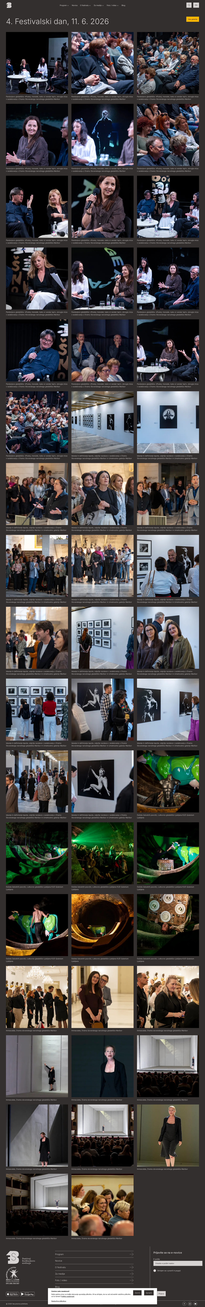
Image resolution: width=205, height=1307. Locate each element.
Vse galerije (192, 19)
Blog (123, 5)
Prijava (161, 1294)
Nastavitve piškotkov (58, 1301)
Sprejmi (149, 1293)
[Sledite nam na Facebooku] (184, 1304)
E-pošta (156, 1259)
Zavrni (137, 1293)
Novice (75, 5)
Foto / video (111, 5)
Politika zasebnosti (67, 1296)
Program (63, 5)
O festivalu (84, 5)
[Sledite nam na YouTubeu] (195, 1304)
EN (197, 5)
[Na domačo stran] (9, 5)
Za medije (98, 5)
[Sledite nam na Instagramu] (190, 1304)
